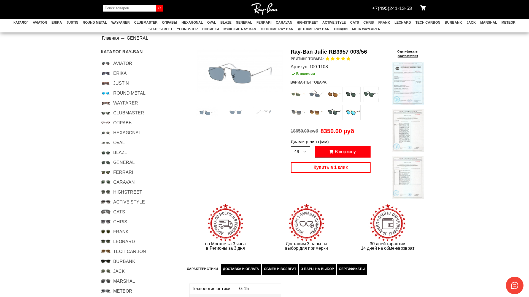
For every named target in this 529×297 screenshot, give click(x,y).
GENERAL (244, 22)
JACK (471, 22)
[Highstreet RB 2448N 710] (334, 94)
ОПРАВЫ (169, 22)
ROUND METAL (95, 22)
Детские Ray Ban (314, 29)
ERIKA (57, 22)
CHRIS (368, 22)
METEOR (508, 22)
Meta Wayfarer (366, 29)
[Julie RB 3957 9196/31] (298, 94)
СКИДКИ (341, 29)
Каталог (21, 22)
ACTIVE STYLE (334, 22)
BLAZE (225, 22)
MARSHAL (488, 22)
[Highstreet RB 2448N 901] (352, 94)
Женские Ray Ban (277, 29)
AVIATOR (40, 22)
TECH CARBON (427, 22)
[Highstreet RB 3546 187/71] (298, 112)
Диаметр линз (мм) (310, 142)
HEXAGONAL (192, 22)
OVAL (211, 22)
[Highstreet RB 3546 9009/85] (316, 112)
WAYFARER (120, 22)
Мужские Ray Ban (239, 29)
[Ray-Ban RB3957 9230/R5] (316, 94)
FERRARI (264, 22)
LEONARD (403, 22)
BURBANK (453, 22)
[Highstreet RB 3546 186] (370, 94)
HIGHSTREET (307, 22)
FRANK (384, 22)
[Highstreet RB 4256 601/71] (334, 112)
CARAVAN (284, 22)
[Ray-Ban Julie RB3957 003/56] (207, 112)
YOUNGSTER (187, 29)
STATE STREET (160, 29)
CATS (354, 22)
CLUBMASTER (146, 22)
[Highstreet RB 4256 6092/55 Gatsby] (352, 112)
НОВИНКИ (210, 29)
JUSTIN (72, 22)
